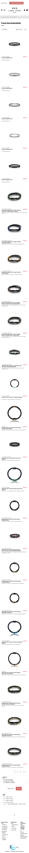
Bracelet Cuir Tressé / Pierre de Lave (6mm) (11, 458)
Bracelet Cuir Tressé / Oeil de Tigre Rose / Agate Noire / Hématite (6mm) (11, 550)
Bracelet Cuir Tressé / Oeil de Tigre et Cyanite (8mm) (11, 581)
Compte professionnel (16, 3)
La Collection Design (8, 781)
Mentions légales (4, 832)
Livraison (4, 825)
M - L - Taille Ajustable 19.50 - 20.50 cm (15, 804)
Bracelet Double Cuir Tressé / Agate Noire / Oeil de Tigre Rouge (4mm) (11, 303)
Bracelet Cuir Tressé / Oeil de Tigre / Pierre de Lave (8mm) (11, 673)
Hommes (5, 777)
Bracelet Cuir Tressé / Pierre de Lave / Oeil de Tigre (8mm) (11, 428)
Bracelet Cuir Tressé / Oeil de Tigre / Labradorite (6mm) (11, 735)
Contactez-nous (5, 835)
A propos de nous (15, 825)
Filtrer (5, 29)
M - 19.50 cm (8, 798)
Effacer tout (11, 788)
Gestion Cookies (4, 838)
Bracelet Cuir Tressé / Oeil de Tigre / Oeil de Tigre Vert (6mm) (11, 703)
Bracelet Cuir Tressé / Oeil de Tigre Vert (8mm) (12, 489)
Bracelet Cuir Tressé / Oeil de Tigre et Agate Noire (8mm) (11, 612)
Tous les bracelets (8, 779)
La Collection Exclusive (9, 782)
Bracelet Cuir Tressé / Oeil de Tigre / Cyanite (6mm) (11, 765)
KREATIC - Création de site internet (15, 851)
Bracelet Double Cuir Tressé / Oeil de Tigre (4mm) (11, 273)
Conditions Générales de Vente (5, 828)
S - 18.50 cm (8, 797)
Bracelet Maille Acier (7, 57)
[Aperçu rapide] (14, 55)
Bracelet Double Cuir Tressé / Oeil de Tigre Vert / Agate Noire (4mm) (11, 211)
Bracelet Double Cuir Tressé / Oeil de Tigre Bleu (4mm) (11, 242)
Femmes (14, 830)
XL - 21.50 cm (8, 802)
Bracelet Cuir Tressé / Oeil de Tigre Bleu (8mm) (12, 642)
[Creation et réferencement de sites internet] (14, 847)
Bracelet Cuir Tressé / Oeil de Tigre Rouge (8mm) (11, 520)
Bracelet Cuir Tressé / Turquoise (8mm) (12, 397)
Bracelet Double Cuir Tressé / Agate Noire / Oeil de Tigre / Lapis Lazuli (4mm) (11, 335)
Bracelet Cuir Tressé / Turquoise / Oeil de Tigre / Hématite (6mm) (11, 366)
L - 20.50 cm (8, 800)
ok (19, 788)
